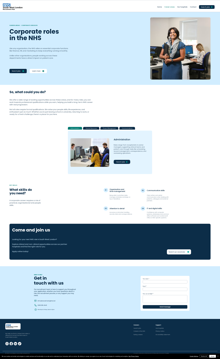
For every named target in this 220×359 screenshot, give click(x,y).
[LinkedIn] (15, 343)
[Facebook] (11, 343)
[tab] (75, 128)
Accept (212, 356)
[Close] (218, 356)
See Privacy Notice (134, 356)
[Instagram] (7, 343)
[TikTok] (19, 343)
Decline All (204, 356)
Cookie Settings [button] (194, 356)
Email (145, 286)
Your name (146, 278)
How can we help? (148, 293)
